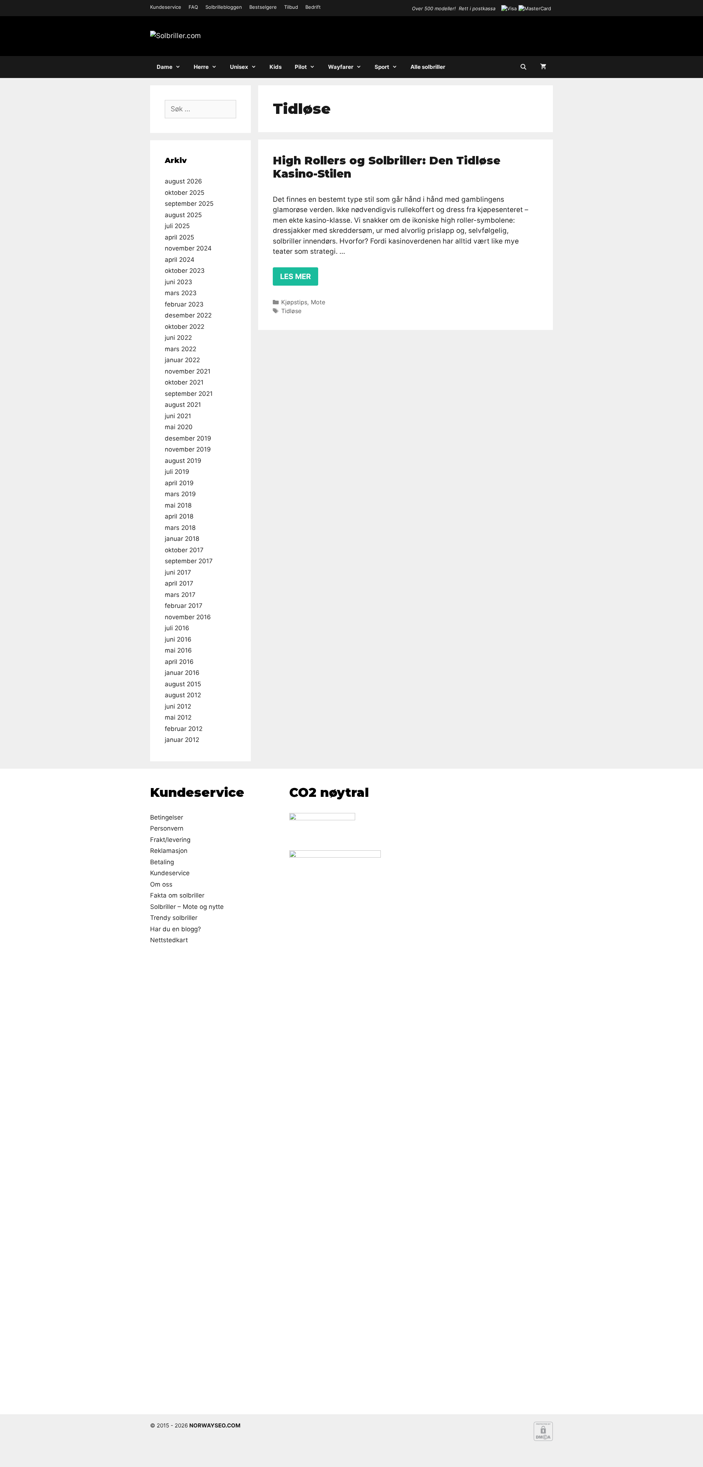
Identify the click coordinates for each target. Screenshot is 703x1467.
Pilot (301, 66)
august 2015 (183, 684)
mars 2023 (181, 293)
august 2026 (183, 181)
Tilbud (291, 7)
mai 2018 (178, 505)
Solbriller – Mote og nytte (187, 906)
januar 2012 (182, 739)
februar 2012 (183, 728)
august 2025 (183, 215)
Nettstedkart (169, 940)
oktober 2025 (184, 192)
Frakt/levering (170, 839)
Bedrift (313, 7)
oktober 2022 (184, 326)
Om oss (161, 884)
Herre (201, 66)
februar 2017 (183, 605)
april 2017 (179, 583)
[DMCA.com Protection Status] (543, 1439)
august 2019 (183, 460)
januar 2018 (182, 538)
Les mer (295, 276)
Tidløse (291, 311)
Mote (318, 302)
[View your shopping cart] (543, 67)
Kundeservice (165, 7)
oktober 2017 (184, 550)
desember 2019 (188, 438)
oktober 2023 (185, 270)
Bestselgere (263, 7)
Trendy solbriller (173, 917)
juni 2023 (178, 282)
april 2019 (179, 483)
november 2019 (188, 449)
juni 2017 (178, 572)
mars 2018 (180, 527)
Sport (382, 66)
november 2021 (188, 371)
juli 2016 (177, 628)
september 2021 (189, 393)
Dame (164, 66)
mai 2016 (178, 650)
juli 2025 (177, 226)
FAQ (193, 7)
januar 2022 (182, 360)
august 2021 (183, 404)
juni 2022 (178, 337)
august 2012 (183, 695)
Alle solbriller (427, 66)
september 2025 (189, 203)
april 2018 (179, 516)
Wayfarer (340, 66)
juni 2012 (178, 706)
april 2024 (179, 259)
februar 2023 (184, 304)
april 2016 (179, 661)
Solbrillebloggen (223, 7)
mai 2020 (179, 427)
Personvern (166, 828)
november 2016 (188, 617)
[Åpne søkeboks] (523, 67)
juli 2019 (177, 471)
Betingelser (166, 817)
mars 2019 (180, 494)
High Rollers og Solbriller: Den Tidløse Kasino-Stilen (387, 167)
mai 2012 (178, 717)
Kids (275, 66)
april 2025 (179, 237)
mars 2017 (180, 594)
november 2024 (188, 248)
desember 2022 (188, 315)
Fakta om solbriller (177, 895)
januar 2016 (182, 672)
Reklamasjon (168, 850)
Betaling (162, 862)
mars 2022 (180, 349)
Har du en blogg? (175, 929)
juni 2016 (178, 639)
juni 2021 (178, 416)
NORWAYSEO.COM (215, 1425)
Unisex (239, 66)
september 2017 (189, 561)
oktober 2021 (184, 382)
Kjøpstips (294, 302)
